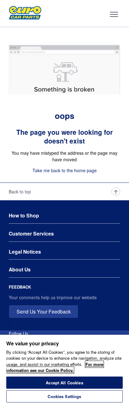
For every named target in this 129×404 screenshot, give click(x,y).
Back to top (20, 191)
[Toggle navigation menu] (114, 14)
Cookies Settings (64, 396)
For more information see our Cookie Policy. (54, 367)
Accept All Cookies (64, 383)
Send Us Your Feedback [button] (44, 311)
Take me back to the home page (65, 170)
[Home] (25, 14)
